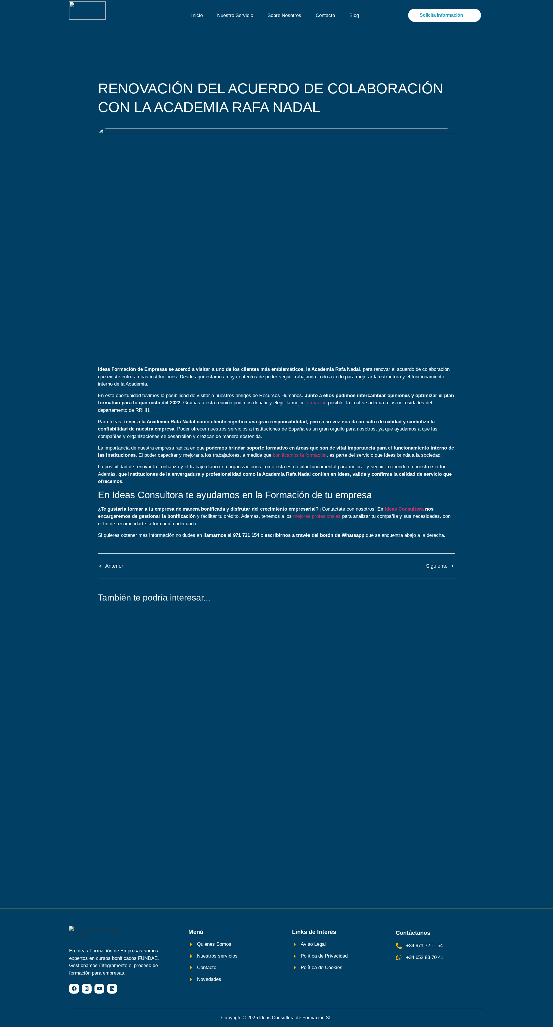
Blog (354, 15)
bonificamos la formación (300, 455)
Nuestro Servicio (235, 15)
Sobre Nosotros (284, 15)
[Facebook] (74, 989)
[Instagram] (87, 989)
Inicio (197, 15)
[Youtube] (99, 989)
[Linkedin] (112, 989)
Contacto (325, 15)
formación (316, 402)
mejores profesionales (317, 516)
